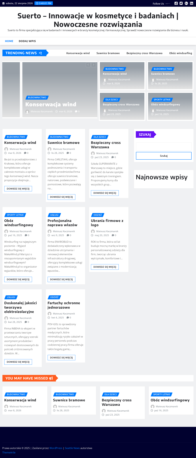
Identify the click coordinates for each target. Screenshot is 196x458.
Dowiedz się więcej (18, 188)
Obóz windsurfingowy (165, 104)
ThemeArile (8, 452)
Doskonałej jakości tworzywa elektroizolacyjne (20, 307)
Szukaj (145, 134)
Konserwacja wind (32, 104)
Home (9, 41)
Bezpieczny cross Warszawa (121, 104)
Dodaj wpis (27, 41)
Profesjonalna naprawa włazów (62, 222)
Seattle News (72, 448)
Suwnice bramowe (163, 73)
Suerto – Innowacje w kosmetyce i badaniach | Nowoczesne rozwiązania (98, 19)
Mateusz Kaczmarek (23, 111)
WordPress (55, 448)
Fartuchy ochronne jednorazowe (64, 305)
